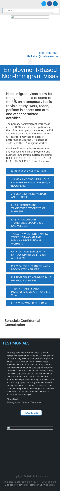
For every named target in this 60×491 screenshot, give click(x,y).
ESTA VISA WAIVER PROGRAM (29, 303)
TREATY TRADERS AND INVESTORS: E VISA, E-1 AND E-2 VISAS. (30, 292)
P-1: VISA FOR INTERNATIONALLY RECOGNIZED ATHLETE (30, 268)
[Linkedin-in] (55, 3)
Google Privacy (14, 484)
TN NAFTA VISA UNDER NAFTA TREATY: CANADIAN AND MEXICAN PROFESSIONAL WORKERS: (29, 238)
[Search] (56, 10)
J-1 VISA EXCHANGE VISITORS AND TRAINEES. (29, 195)
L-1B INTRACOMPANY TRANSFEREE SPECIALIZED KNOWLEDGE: (27, 223)
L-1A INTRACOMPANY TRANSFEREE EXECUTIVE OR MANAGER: (28, 208)
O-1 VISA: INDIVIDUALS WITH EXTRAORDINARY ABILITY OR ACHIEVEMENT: (28, 255)
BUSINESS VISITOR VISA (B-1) (28, 171)
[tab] (30, 171)
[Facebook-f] (49, 3)
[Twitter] (43, 3)
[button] (30, 61)
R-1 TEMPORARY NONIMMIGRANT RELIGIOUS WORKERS (31, 279)
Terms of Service (38, 484)
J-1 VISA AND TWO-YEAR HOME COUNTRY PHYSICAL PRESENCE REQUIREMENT (30, 182)
